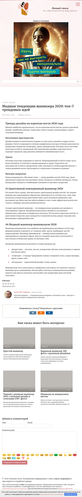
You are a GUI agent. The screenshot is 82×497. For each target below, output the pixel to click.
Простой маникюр (13, 351)
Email (30, 422)
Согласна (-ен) (70, 494)
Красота (28, 115)
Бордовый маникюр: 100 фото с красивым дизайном (55, 352)
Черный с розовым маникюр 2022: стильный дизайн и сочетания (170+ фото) (18, 396)
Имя (4, 422)
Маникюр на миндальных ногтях (55, 395)
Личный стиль (60, 8)
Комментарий (8, 430)
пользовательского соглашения (14, 488)
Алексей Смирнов (22, 292)
